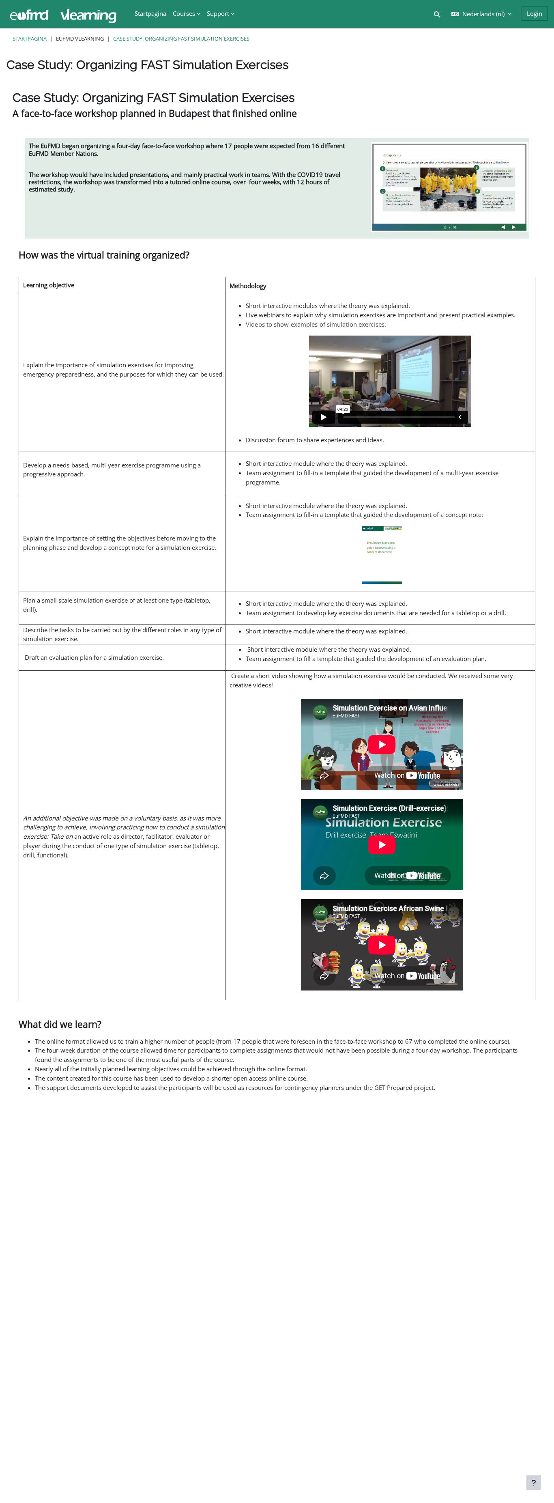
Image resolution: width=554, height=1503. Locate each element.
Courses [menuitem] (184, 13)
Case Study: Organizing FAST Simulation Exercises (181, 38)
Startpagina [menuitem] (150, 13)
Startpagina (30, 38)
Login (534, 13)
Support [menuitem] (218, 13)
